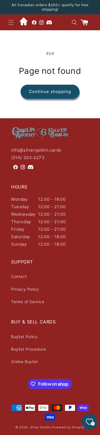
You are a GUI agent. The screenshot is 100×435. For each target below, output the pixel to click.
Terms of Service (27, 301)
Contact (19, 276)
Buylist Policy (24, 336)
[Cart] (87, 22)
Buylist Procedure (28, 349)
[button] (11, 22)
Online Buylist (24, 361)
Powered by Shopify (68, 427)
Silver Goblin (40, 427)
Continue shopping (50, 91)
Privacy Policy (25, 289)
